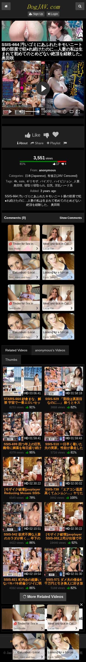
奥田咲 (18, 185)
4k (15, 181)
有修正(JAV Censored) (62, 175)
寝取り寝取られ (34, 185)
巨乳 (50, 185)
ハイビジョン (63, 181)
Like (35, 135)
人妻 (77, 181)
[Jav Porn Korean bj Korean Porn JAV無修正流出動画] (43, 5)
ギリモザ (32, 181)
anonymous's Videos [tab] (50, 350)
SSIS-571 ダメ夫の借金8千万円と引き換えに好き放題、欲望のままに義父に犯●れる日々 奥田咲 (63, 585)
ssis (22, 181)
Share (39, 143)
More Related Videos (44, 597)
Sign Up (37, 14)
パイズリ (46, 181)
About (23, 143)
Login (54, 14)
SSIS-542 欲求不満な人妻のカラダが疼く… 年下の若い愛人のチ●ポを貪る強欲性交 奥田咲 (22, 539)
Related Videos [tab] (16, 350)
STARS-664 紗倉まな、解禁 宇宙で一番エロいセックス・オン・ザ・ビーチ (22, 402)
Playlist (54, 143)
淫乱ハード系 (64, 185)
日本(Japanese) (35, 175)
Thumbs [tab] (11, 359)
